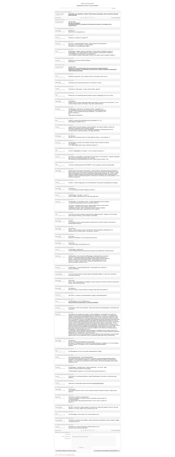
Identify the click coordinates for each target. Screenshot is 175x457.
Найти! (113, 8)
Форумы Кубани (71, 454)
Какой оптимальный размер (75, 70)
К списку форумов (115, 17)
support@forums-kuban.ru (70, 455)
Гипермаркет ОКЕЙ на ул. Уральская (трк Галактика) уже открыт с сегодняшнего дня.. (90, 24)
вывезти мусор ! (72, 25)
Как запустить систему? (74, 23)
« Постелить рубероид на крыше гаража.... (66, 450)
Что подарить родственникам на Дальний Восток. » (107, 450)
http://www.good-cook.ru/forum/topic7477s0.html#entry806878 (83, 302)
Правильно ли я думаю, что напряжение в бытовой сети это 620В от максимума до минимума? (92, 69)
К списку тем (58, 17)
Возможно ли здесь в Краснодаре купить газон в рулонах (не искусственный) (87, 68)
